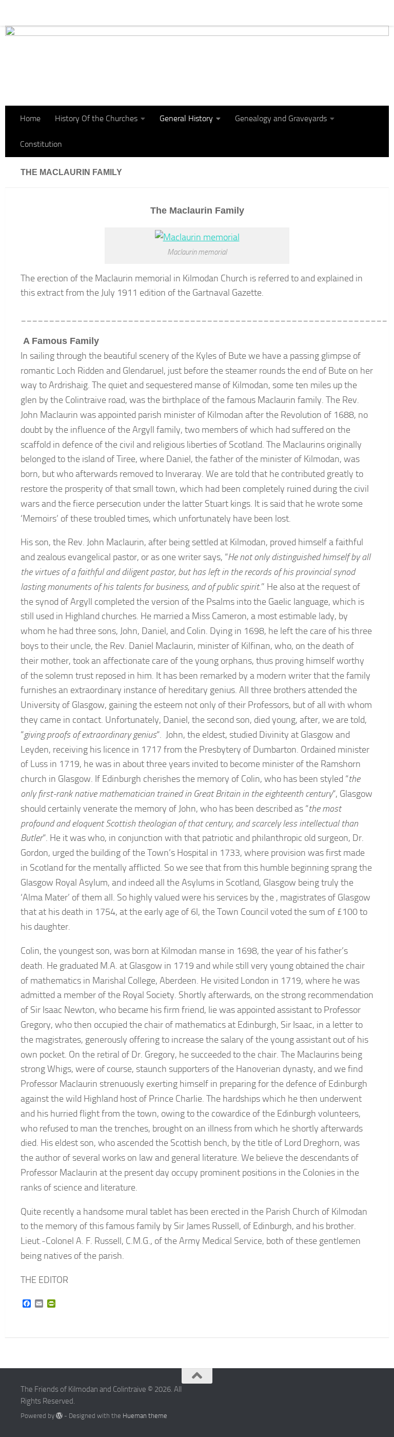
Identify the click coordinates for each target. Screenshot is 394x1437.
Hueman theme (145, 1416)
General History (186, 118)
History (216, 12)
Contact (117, 12)
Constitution (68, 12)
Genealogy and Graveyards (281, 118)
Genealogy (163, 12)
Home (22, 12)
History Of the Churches (96, 118)
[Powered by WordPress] (59, 1415)
